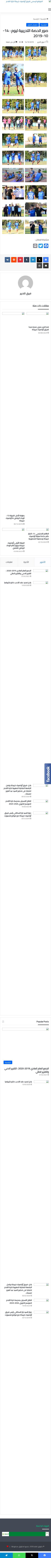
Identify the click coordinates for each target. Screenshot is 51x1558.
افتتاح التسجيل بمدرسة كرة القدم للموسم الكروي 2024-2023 (18, 802)
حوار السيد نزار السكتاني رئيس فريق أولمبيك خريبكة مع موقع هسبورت (17, 814)
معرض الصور (32, 24)
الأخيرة (26, 562)
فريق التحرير (41, 42)
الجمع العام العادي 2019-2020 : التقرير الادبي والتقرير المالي (18, 572)
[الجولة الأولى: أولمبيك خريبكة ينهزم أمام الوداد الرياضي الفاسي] (13, 534)
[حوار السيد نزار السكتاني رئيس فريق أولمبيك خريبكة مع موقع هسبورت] (40, 912)
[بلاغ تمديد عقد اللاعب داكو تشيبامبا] (40, 681)
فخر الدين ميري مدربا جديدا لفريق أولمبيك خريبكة (39, 328)
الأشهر (42, 562)
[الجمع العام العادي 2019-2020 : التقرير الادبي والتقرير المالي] (40, 574)
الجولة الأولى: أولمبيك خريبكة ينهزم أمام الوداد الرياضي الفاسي (15, 545)
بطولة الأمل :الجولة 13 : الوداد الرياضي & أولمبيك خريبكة (15, 518)
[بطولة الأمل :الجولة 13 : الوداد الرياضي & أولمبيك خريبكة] (13, 412)
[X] (39, 259)
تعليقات (9, 562)
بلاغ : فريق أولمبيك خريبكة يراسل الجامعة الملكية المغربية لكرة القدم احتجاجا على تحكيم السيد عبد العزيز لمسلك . (17, 790)
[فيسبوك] (46, 259)
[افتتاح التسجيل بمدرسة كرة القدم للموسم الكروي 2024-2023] (40, 805)
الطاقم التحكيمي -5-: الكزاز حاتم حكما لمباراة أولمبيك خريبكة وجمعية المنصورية (38, 536)
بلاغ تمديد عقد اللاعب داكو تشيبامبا (17, 582)
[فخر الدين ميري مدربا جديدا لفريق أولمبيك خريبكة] (38, 318)
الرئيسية (43, 18)
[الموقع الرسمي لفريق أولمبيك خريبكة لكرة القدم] (25, 3)
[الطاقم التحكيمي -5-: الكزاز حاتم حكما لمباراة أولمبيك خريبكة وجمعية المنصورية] (38, 529)
